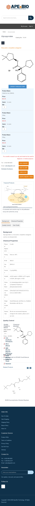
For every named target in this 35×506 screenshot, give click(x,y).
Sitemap (3, 449)
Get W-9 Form (5, 446)
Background (5, 221)
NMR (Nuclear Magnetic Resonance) (9, 351)
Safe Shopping (5, 419)
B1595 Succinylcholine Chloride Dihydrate (17, 400)
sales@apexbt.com (10, 166)
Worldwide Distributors (7, 169)
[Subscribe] (31, 472)
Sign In (31, 26)
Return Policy (4, 425)
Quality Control (6, 225)
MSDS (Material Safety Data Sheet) (9, 358)
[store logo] (17, 7)
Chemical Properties (17, 221)
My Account (24, 26)
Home (4, 32)
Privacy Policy (5, 443)
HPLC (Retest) (8, 344)
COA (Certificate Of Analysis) (9, 339)
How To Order (4, 416)
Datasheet (8, 363)
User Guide (16, 225)
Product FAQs (5, 437)
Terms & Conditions (6, 440)
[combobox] (17, 18)
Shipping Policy (5, 422)
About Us (3, 428)
